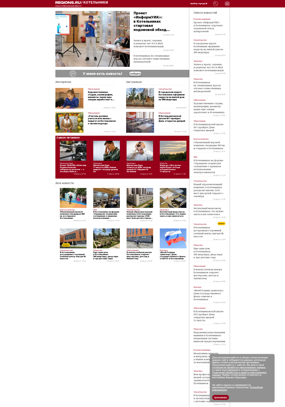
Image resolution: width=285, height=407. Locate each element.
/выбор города (197, 4)
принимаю (220, 397)
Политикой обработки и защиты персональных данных (239, 373)
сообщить (135, 73)
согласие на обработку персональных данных (238, 367)
